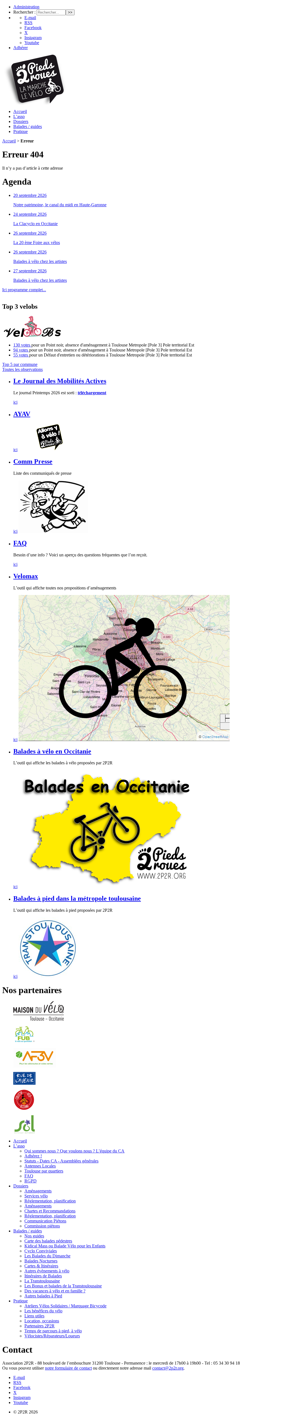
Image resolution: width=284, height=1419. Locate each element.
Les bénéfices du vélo (43, 1311)
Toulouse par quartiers (43, 1171)
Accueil (20, 111)
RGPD (30, 1181)
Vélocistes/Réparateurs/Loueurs (52, 1335)
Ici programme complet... (24, 289)
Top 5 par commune (19, 364)
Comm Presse (32, 461)
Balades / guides (27, 126)
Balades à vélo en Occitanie (52, 751)
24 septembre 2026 (30, 214)
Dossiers (20, 121)
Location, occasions (41, 1320)
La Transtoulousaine (42, 1281)
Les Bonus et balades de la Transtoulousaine (63, 1286)
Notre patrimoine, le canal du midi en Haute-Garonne (59, 204)
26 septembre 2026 (30, 233)
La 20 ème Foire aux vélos (36, 242)
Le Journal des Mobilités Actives (59, 381)
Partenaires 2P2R (39, 1325)
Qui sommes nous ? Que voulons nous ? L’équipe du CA (74, 1151)
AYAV (21, 414)
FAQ (20, 543)
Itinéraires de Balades (43, 1276)
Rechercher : (24, 12)
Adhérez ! (33, 1156)
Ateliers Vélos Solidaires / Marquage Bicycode (65, 1306)
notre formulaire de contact (68, 1368)
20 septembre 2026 (30, 195)
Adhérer (20, 47)
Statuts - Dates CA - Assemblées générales (61, 1161)
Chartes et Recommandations (49, 1211)
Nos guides (34, 1236)
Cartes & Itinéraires (41, 1266)
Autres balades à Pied (43, 1296)
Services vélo (36, 1196)
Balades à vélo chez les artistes (40, 261)
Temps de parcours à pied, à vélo (53, 1330)
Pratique (20, 131)
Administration (26, 6)
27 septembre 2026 (30, 270)
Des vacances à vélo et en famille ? (54, 1291)
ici (15, 402)
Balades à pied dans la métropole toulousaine (77, 898)
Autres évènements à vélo (46, 1271)
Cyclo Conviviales (40, 1251)
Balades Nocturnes (40, 1261)
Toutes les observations (22, 369)
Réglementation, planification (50, 1201)
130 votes (22, 345)
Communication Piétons (45, 1221)
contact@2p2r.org (168, 1368)
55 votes (21, 355)
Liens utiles (34, 1315)
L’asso (19, 116)
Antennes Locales (40, 1166)
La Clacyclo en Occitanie (35, 223)
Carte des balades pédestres (48, 1241)
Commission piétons (42, 1226)
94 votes (21, 350)
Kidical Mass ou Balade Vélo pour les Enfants (64, 1246)
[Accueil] (34, 103)
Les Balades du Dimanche (47, 1256)
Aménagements (38, 1191)
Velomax (25, 576)
